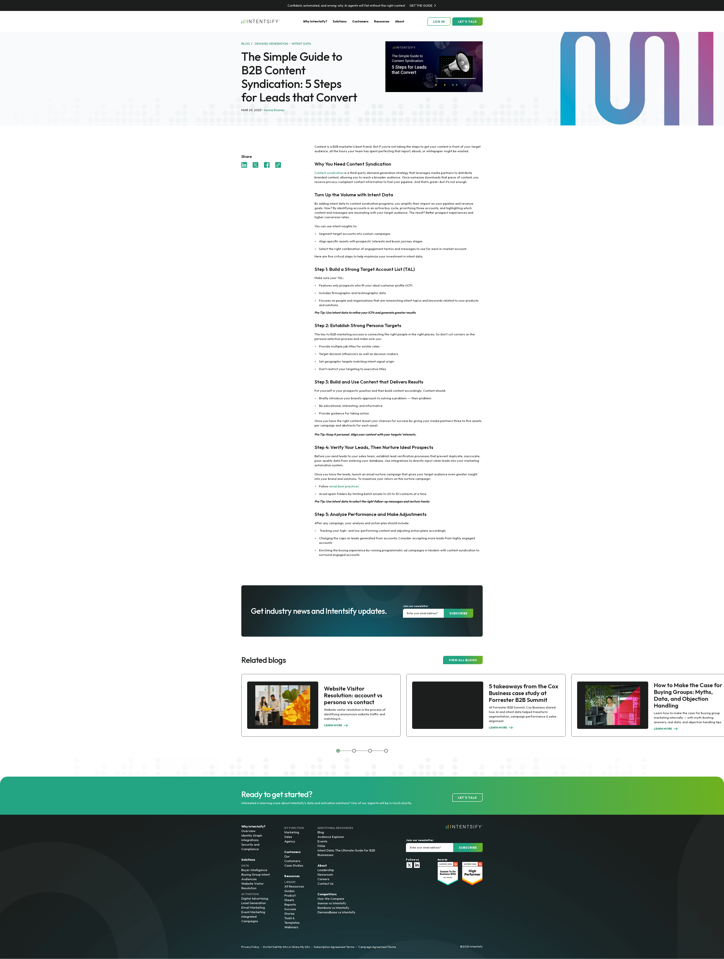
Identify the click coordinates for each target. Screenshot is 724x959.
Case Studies (293, 865)
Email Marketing (253, 907)
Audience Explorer (331, 837)
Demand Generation (271, 43)
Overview (248, 831)
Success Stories (290, 911)
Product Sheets (290, 897)
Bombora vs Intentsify (333, 908)
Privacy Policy (250, 947)
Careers (323, 879)
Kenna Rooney (274, 110)
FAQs (321, 846)
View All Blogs (463, 660)
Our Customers (292, 858)
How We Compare (331, 899)
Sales (288, 837)
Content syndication (329, 173)
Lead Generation (253, 903)
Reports (290, 904)
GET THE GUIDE (421, 5)
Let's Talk (467, 21)
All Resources (294, 886)
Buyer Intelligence (254, 870)
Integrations (250, 840)
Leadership (326, 870)
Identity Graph (251, 835)
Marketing (291, 832)
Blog (321, 832)
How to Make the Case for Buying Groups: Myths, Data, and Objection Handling (688, 695)
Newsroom (325, 874)
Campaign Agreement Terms (377, 947)
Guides (289, 891)
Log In (439, 21)
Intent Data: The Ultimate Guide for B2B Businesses (346, 852)
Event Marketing (253, 912)
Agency (289, 841)
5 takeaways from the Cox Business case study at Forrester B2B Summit (523, 692)
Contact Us (326, 883)
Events (322, 841)
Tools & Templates (292, 920)
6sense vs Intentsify (332, 903)
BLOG (245, 43)
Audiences (249, 879)
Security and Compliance (250, 846)
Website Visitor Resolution (252, 885)
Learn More (333, 725)
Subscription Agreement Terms (334, 947)
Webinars (291, 927)
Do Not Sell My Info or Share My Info (286, 947)
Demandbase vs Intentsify (336, 912)
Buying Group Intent (255, 874)
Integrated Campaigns (249, 918)
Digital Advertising (254, 898)
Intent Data (301, 43)
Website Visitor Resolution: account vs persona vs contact (353, 695)
